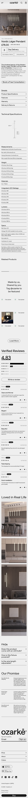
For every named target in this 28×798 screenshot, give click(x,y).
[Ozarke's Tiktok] (13, 777)
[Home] (14, 3)
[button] (14, 44)
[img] (5, 390)
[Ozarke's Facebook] (2, 777)
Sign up (22, 739)
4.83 (6, 357)
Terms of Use (4, 792)
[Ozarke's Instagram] (6, 777)
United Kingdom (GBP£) (7, 783)
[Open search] (21, 3)
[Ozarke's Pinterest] (9, 777)
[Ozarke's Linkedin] (16, 777)
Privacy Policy (4, 790)
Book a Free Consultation (13, 82)
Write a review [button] (14, 379)
